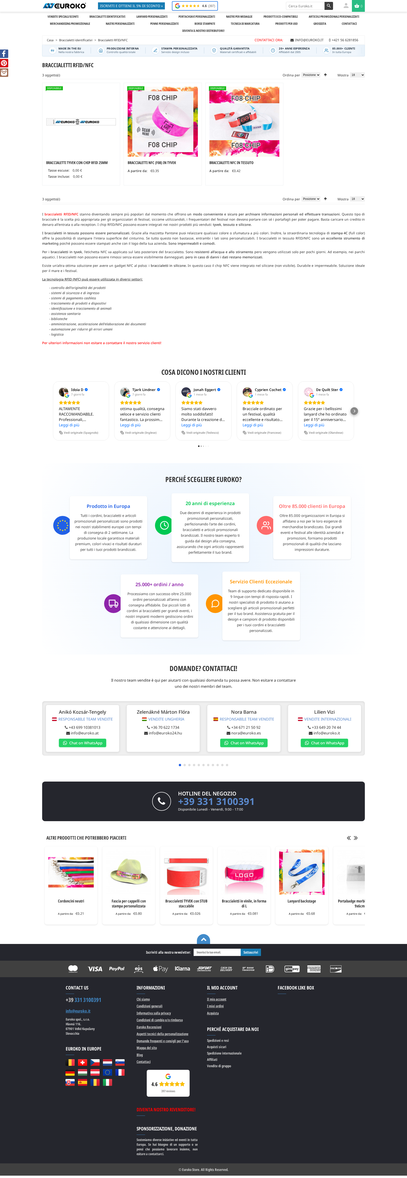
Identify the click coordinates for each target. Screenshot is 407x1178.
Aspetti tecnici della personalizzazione (162, 1033)
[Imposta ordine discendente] (325, 74)
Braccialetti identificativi (75, 40)
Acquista (213, 1013)
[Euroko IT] (107, 1082)
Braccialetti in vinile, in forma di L (244, 903)
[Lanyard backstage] (302, 872)
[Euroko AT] (95, 1072)
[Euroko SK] (70, 1082)
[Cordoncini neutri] (71, 872)
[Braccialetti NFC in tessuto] (244, 122)
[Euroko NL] (107, 1062)
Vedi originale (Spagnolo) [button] (81, 433)
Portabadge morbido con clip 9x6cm (359, 903)
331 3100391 (83, 999)
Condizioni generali (150, 1006)
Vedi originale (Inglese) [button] (141, 433)
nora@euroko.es (246, 733)
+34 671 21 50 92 (245, 727)
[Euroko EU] (107, 1072)
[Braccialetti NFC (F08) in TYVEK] (163, 122)
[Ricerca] (329, 6)
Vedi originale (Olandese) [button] (326, 433)
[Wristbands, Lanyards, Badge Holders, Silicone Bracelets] (64, 6)
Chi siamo (143, 999)
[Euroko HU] (82, 1072)
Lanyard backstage (302, 901)
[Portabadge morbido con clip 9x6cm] (359, 872)
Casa (50, 40)
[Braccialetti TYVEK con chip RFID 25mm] (81, 122)
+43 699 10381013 (84, 727)
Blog (140, 1054)
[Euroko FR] (120, 1072)
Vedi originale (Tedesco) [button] (202, 433)
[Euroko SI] (120, 1062)
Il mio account (216, 999)
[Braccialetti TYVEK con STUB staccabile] (186, 872)
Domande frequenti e (163, 1040)
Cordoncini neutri (71, 901)
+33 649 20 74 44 (326, 727)
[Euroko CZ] (95, 1062)
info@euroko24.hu (165, 733)
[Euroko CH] (82, 1062)
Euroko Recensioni (149, 1027)
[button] (53, 411)
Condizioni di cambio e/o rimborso (160, 1019)
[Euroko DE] (70, 1072)
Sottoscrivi (251, 952)
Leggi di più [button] (69, 425)
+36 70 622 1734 (165, 727)
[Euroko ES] (82, 1082)
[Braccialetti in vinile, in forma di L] (244, 872)
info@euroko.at (85, 733)
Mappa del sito (147, 1047)
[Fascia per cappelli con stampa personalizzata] (128, 872)
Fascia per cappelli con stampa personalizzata (129, 903)
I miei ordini (215, 1006)
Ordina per (291, 75)
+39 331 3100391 (216, 801)
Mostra (343, 75)
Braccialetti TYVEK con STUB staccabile (186, 903)
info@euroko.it (326, 733)
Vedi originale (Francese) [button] (264, 433)
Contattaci (144, 1061)
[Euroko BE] (70, 1062)
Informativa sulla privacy (154, 1013)
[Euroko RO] (95, 1082)
